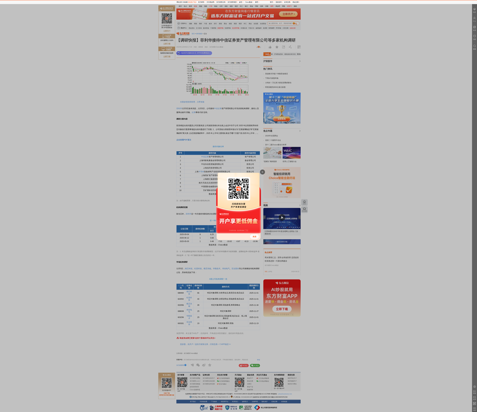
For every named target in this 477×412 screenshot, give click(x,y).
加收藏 (185, 2)
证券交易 (287, 2)
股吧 (256, 2)
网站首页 (180, 2)
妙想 (240, 2)
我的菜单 (279, 2)
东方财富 (201, 2)
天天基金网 (210, 2)
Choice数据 (248, 2)
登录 (271, 2)
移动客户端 (192, 2)
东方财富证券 (220, 2)
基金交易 (295, 2)
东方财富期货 (232, 2)
